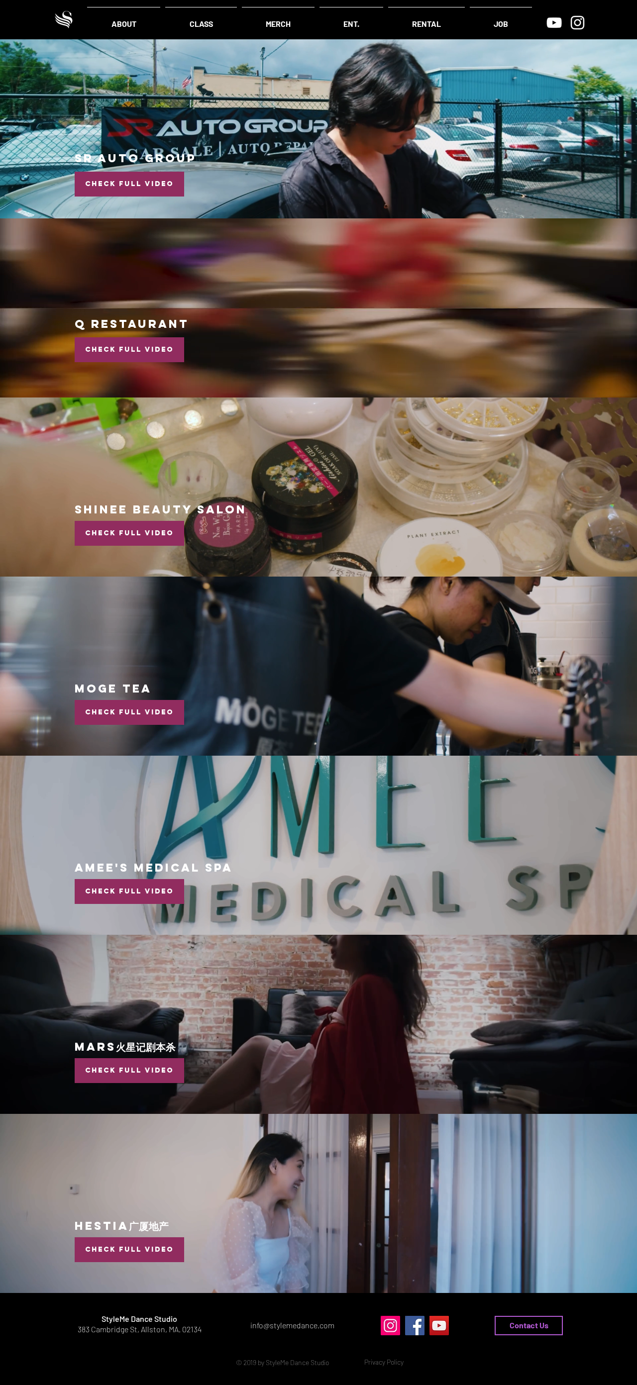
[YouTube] (554, 22)
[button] (383, 1362)
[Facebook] (415, 1325)
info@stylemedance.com (292, 1325)
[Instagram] (577, 22)
